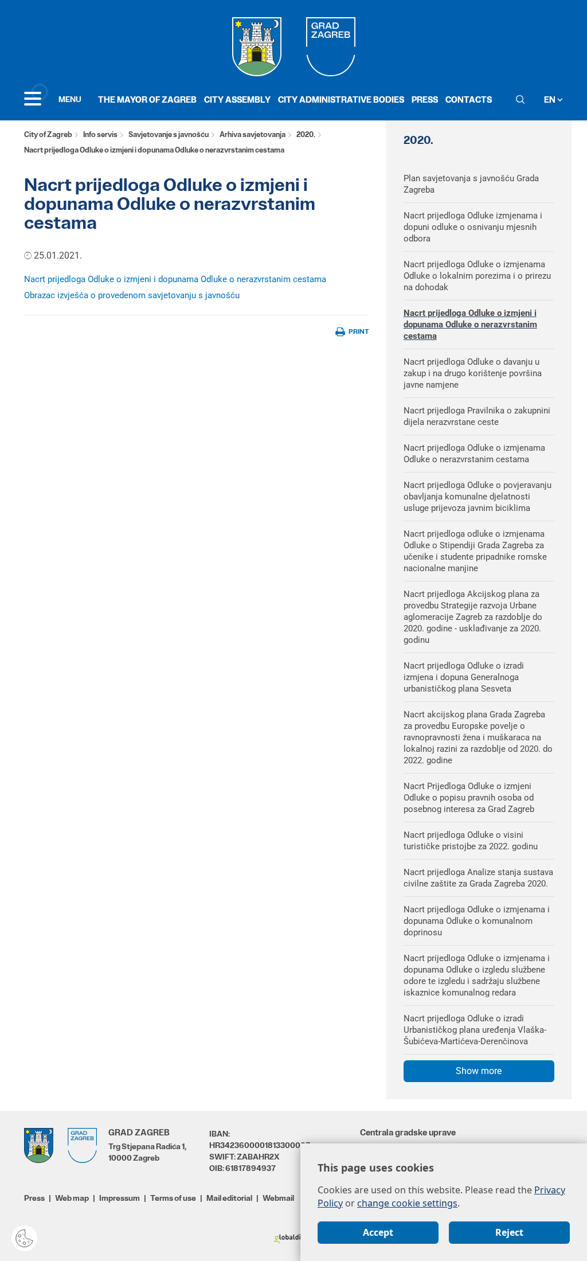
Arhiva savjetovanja (252, 134)
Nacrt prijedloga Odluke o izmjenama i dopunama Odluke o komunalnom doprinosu (477, 921)
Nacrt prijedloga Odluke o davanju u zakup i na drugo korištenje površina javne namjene (473, 373)
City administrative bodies (341, 99)
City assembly (237, 99)
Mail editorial (229, 1198)
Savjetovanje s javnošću (168, 134)
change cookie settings (407, 1203)
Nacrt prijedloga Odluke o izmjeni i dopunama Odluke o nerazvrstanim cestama (175, 279)
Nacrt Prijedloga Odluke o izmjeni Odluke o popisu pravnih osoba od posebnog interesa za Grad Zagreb (469, 797)
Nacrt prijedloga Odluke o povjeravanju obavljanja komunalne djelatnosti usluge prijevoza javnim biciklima (477, 496)
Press (425, 99)
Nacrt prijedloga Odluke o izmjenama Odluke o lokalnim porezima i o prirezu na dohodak (477, 275)
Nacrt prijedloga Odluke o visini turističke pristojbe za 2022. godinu (471, 841)
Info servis (100, 134)
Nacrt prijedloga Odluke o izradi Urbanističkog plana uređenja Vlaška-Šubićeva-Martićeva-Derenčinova (475, 1030)
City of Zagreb (48, 134)
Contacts (468, 99)
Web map (72, 1198)
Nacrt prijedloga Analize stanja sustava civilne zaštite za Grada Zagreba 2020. (478, 878)
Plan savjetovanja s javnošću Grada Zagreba (471, 184)
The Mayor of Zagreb (147, 99)
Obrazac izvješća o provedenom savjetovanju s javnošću (132, 295)
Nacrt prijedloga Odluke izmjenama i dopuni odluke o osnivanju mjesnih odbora (473, 227)
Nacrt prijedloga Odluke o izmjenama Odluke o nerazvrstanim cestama (474, 453)
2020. (305, 134)
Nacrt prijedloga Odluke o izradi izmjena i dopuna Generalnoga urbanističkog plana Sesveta (464, 677)
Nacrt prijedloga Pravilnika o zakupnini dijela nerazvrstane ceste (477, 416)
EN (550, 99)
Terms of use (173, 1198)
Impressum (119, 1198)
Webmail (278, 1198)
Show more (479, 1070)
